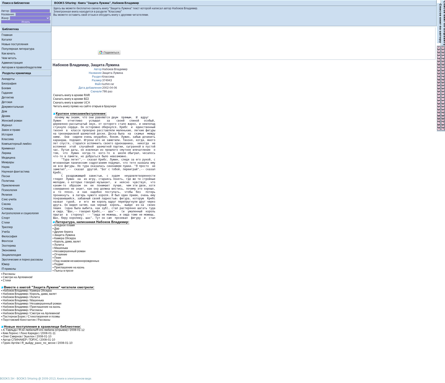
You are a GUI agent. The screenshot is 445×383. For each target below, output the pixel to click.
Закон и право (11, 130)
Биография (9, 83)
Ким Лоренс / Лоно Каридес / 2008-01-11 (29, 333)
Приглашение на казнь (69, 267)
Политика (8, 180)
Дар (56, 228)
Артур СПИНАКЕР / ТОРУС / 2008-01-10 (29, 339)
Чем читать (9, 58)
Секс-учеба (9, 199)
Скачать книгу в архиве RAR (71, 95)
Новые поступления (15, 44)
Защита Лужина (64, 235)
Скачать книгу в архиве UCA (71, 102)
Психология (9, 190)
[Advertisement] (137, 38)
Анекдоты (8, 79)
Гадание (7, 92)
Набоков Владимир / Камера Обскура (27, 290)
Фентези (7, 241)
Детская (7, 102)
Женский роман (12, 120)
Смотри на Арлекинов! (17, 277)
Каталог (7, 39)
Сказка (6, 204)
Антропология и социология (20, 213)
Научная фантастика (15, 171)
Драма (6, 116)
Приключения (11, 185)
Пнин (57, 257)
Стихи (6, 222)
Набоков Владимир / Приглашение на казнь (31, 306)
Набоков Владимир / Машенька (23, 300)
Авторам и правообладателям (21, 67)
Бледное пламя (64, 225)
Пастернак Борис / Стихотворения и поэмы (31, 316)
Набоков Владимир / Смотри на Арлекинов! (31, 313)
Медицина (8, 157)
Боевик (6, 88)
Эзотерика (9, 245)
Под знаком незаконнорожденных (76, 261)
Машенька (61, 248)
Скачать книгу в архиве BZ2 (71, 98)
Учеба (6, 231)
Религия (7, 194)
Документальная (13, 106)
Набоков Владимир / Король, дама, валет (30, 293)
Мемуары (8, 162)
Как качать (8, 53)
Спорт (6, 218)
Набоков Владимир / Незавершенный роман (32, 303)
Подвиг (59, 264)
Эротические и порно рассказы (22, 259)
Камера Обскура (65, 238)
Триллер (7, 227)
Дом (4, 111)
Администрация (12, 62)
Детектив (8, 97)
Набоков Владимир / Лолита (21, 297)
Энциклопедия (11, 255)
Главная (7, 35)
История (7, 134)
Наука (6, 167)
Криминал (8, 148)
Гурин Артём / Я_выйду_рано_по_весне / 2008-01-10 (38, 343)
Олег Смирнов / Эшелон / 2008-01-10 (27, 336)
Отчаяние (60, 254)
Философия (9, 236)
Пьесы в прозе (63, 270)
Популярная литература (18, 48)
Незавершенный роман (70, 251)
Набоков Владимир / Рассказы (23, 310)
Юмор (6, 264)
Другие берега (63, 231)
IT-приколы (9, 268)
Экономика (9, 250)
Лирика (6, 153)
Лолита (59, 244)
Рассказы (9, 274)
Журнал (7, 125)
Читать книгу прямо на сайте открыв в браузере (84, 106)
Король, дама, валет (67, 241)
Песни (6, 176)
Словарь (7, 208)
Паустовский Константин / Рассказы (26, 319)
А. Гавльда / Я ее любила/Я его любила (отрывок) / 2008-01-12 (44, 330)
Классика (8, 139)
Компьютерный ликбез (17, 143)
